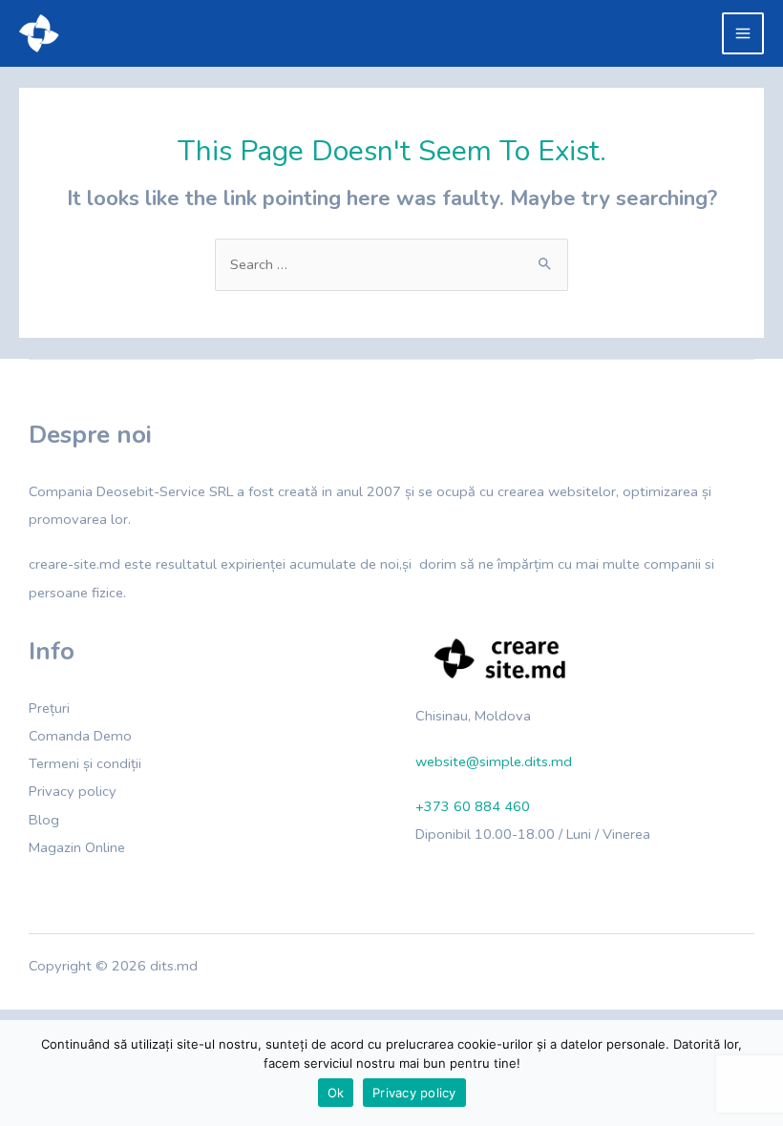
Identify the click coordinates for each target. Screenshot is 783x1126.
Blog (44, 819)
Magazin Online (77, 847)
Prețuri (49, 708)
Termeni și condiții (85, 763)
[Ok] (759, 1073)
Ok (336, 1092)
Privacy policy (72, 791)
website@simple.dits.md (493, 761)
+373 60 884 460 (472, 806)
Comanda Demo (80, 735)
